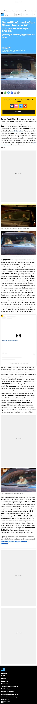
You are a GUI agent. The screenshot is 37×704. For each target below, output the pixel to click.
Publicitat (4, 681)
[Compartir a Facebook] (12, 92)
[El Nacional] (18, 670)
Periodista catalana (6, 10)
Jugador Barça (16, 10)
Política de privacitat (8, 689)
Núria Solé (23, 10)
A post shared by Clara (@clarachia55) (18, 363)
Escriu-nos (5, 683)
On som (3, 678)
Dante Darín (31, 10)
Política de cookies (7, 691)
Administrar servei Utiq (9, 696)
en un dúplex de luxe (16, 131)
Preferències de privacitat (9, 694)
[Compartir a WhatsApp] (5, 92)
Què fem (4, 676)
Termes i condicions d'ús (9, 686)
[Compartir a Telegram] (8, 92)
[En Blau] (2, 14)
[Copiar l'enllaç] (18, 92)
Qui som (4, 673)
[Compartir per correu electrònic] (15, 92)
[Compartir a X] (2, 92)
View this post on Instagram (10, 340)
